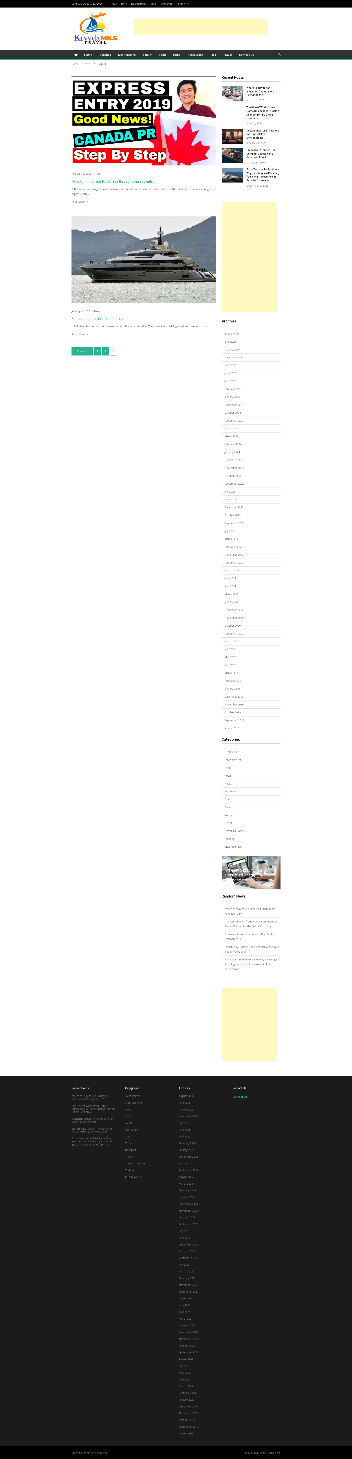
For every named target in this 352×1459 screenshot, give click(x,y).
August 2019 (231, 728)
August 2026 (231, 333)
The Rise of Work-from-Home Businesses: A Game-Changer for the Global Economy (250, 924)
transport (229, 815)
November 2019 (234, 704)
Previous (82, 351)
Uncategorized (233, 846)
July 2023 (229, 491)
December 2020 (233, 610)
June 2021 (230, 578)
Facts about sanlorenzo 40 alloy (97, 318)
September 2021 (234, 562)
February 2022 (232, 546)
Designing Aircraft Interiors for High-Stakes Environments (262, 134)
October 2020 (232, 625)
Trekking (229, 838)
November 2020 (234, 617)
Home (88, 54)
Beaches (105, 54)
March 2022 (231, 539)
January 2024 (232, 452)
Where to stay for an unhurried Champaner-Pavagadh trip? (260, 91)
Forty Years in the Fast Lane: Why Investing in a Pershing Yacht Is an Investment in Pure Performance (252, 964)
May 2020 (230, 657)
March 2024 (231, 436)
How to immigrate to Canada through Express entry (113, 181)
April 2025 (230, 381)
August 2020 (231, 641)
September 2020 (234, 633)
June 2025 (230, 373)
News (227, 783)
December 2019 (233, 696)
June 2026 (230, 341)
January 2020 (232, 688)
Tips (213, 54)
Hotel (124, 4)
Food (153, 4)
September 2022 (234, 523)
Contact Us (183, 4)
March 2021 (231, 594)
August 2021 (231, 570)
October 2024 (232, 412)
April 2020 (230, 665)
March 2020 (231, 673)
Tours (227, 807)
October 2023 (232, 475)
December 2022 (233, 507)
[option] (251, 872)
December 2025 (233, 357)
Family (147, 54)
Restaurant (166, 4)
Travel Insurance (234, 831)
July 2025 (229, 365)
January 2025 (232, 397)
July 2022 (229, 531)
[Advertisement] (201, 27)
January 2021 (232, 602)
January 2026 (232, 349)
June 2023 (230, 499)
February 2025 (232, 389)
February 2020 (232, 681)
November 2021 (234, 554)
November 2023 (234, 468)
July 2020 (229, 649)
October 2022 (232, 515)
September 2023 (234, 483)
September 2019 (234, 720)
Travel (113, 4)
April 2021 (230, 586)
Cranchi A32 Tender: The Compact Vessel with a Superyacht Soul (261, 154)
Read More (78, 201)
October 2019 (232, 712)
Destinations (138, 4)
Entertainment (232, 760)
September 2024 (234, 420)
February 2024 (232, 444)
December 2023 (233, 460)
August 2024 (231, 428)
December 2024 (233, 404)
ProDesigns (273, 1452)
